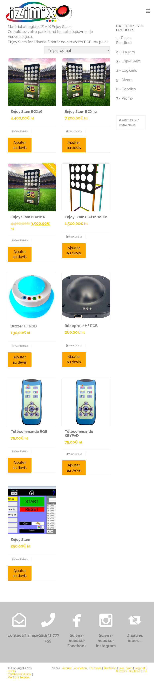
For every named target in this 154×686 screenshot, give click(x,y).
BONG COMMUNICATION (19, 673)
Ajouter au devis (20, 145)
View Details (20, 131)
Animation (80, 668)
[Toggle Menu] (148, 11)
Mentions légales (19, 677)
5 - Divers (124, 80)
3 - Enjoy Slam (128, 61)
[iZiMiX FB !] (77, 619)
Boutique (135, 671)
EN (144, 671)
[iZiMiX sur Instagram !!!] (105, 619)
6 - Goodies (126, 89)
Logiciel (140, 668)
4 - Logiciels (126, 70)
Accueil (67, 668)
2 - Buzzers (125, 52)
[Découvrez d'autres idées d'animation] (134, 619)
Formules (95, 668)
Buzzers (121, 671)
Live (121, 668)
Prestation (110, 668)
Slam (129, 668)
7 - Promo (124, 98)
